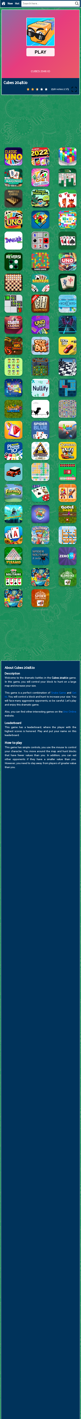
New (10, 4)
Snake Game (58, 693)
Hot (17, 4)
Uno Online (69, 712)
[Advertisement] (40, 121)
